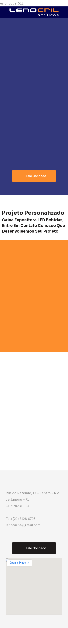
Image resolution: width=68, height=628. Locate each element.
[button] (34, 176)
